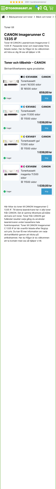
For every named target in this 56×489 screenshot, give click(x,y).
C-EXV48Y (29, 136)
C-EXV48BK (30, 76)
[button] (28, 2)
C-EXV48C (29, 106)
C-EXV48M (29, 166)
